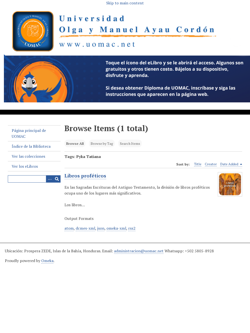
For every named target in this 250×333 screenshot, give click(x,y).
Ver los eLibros (25, 166)
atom (69, 228)
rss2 (131, 228)
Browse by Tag (102, 143)
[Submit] (57, 179)
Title (197, 164)
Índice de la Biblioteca (31, 146)
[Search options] (49, 179)
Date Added (229, 164)
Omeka (47, 260)
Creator (211, 164)
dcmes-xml (85, 228)
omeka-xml (116, 228)
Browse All (75, 143)
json (100, 228)
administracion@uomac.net (139, 251)
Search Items (130, 143)
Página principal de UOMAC (29, 133)
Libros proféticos (85, 175)
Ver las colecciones (28, 156)
